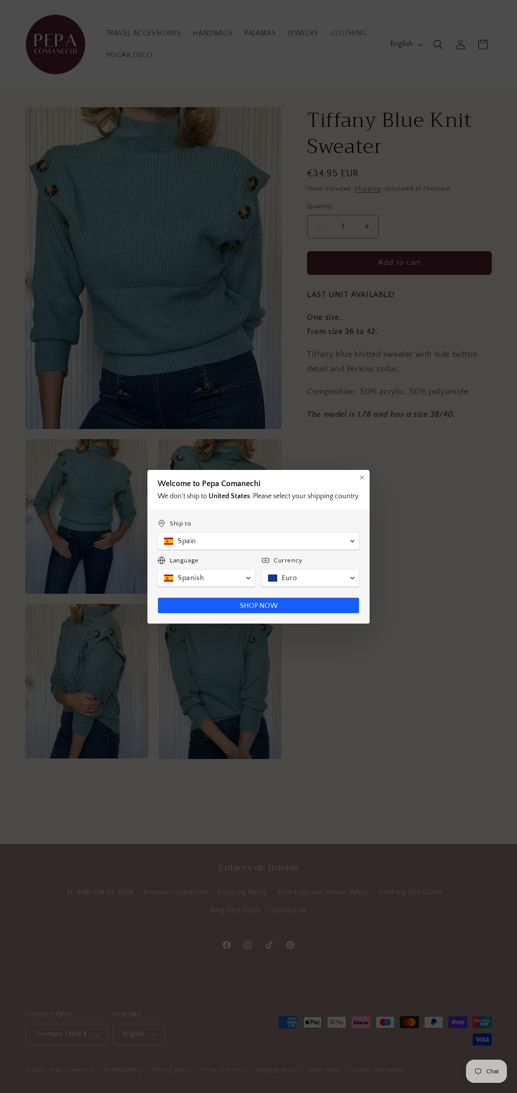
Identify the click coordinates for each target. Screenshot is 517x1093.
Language (184, 560)
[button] (258, 541)
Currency (288, 560)
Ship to (180, 523)
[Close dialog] (362, 477)
